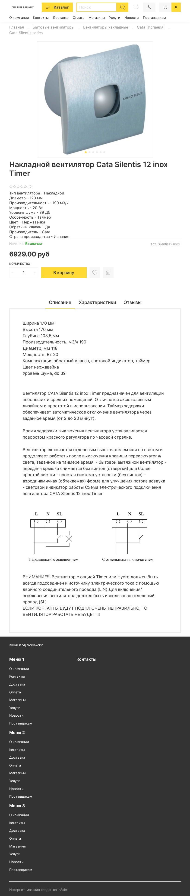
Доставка (61, 17)
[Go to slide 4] (97, 152)
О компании (19, 17)
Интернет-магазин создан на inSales (39, 890)
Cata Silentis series (26, 32)
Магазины (97, 17)
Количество (19, 263)
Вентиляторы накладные (105, 27)
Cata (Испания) (151, 27)
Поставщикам (154, 17)
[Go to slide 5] (100, 152)
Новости (131, 17)
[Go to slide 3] (93, 152)
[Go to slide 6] (104, 152)
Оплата (78, 17)
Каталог (61, 7)
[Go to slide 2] (89, 152)
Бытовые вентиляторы (53, 27)
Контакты (41, 17)
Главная (16, 27)
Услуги (114, 17)
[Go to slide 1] (86, 152)
